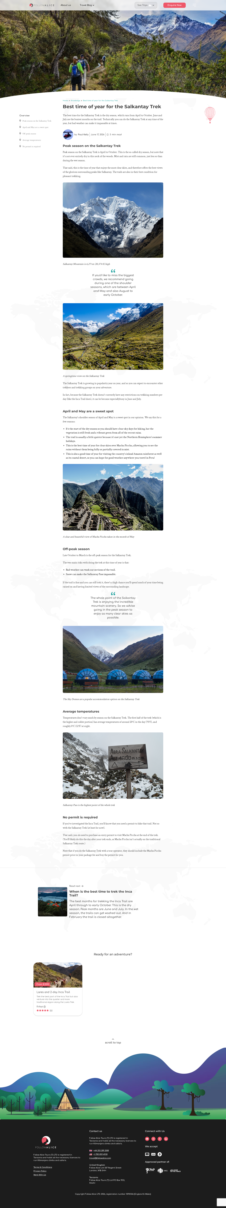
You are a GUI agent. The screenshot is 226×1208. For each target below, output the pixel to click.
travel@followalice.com (100, 1158)
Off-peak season (29, 133)
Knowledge (75, 101)
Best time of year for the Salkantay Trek (100, 101)
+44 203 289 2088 (101, 1151)
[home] (41, 5)
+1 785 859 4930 (101, 1154)
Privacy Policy (39, 1171)
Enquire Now (175, 5)
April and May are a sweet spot (35, 127)
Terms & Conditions (42, 1167)
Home (65, 101)
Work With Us (39, 1175)
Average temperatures (31, 140)
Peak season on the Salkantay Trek (36, 121)
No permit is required (31, 146)
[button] (87, 5)
